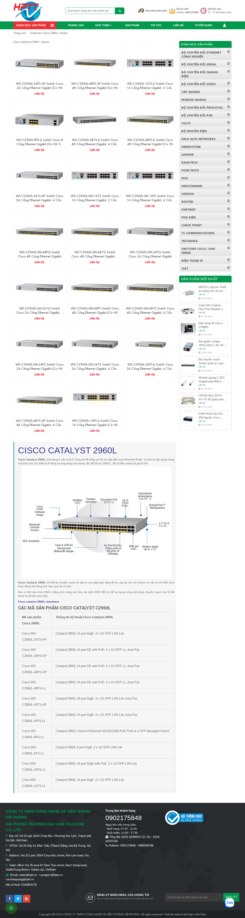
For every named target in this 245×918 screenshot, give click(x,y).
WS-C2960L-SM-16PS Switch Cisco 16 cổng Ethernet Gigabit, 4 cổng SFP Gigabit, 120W (150, 200)
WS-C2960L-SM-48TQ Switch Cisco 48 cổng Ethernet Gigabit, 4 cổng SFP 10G (94, 256)
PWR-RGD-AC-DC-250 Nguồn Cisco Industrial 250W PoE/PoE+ (211, 415)
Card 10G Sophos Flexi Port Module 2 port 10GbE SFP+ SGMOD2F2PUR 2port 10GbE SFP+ (210, 307)
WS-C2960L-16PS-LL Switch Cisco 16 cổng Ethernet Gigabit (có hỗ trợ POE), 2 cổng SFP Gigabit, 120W (95, 426)
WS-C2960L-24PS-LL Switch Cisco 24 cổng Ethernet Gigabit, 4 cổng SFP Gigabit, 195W (150, 368)
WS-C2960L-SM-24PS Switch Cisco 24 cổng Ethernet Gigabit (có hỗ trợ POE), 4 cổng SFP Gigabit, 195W (40, 370)
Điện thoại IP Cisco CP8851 (210, 325)
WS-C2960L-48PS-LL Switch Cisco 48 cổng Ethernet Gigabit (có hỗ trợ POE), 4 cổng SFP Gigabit (150, 144)
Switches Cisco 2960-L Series (49, 33)
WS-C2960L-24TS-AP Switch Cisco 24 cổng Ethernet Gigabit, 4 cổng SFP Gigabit (39, 200)
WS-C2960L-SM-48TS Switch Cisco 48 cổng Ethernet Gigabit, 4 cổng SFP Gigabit (150, 312)
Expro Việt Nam (197, 914)
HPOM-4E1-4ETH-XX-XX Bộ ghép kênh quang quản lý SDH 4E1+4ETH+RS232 (211, 397)
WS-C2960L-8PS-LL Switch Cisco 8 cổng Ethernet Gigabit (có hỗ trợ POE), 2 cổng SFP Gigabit (39, 144)
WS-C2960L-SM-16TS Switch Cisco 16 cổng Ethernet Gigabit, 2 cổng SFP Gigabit (95, 200)
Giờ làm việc (214, 9)
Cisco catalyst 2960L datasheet (38, 601)
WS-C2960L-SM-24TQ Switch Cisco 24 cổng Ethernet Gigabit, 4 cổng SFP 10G (39, 312)
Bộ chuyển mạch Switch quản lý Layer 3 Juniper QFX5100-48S (212, 361)
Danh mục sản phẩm (31, 25)
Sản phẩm (132, 25)
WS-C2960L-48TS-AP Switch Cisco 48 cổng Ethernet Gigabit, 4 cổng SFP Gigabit (39, 424)
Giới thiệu (102, 25)
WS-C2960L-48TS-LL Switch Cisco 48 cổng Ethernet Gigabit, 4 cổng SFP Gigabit (95, 144)
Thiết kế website (173, 914)
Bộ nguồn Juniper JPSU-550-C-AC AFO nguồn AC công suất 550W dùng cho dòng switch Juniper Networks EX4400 (212, 343)
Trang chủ (76, 25)
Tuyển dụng (203, 25)
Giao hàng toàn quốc (156, 10)
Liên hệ (178, 25)
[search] (119, 10)
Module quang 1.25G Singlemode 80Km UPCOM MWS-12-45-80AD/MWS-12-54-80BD (212, 379)
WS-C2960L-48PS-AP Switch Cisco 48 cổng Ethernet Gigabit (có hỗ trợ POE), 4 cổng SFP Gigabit (95, 87)
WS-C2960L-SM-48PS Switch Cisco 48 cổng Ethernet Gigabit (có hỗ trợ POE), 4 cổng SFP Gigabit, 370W (95, 314)
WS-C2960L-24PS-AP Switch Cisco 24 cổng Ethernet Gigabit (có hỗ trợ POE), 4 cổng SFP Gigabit (39, 87)
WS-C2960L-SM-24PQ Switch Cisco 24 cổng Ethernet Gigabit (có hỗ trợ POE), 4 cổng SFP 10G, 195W (150, 258)
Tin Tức (156, 25)
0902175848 (191, 12)
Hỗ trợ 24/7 (182, 9)
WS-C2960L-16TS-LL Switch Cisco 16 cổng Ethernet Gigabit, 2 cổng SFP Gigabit (150, 87)
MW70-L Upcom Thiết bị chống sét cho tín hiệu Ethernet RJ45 (212, 289)
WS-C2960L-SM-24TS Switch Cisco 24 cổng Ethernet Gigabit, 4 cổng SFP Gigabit (95, 368)
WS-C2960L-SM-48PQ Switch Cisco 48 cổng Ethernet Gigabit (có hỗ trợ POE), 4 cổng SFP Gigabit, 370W (39, 258)
